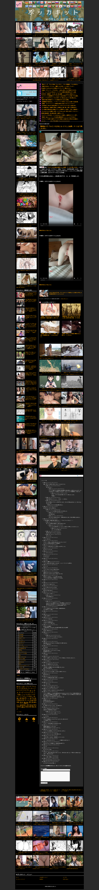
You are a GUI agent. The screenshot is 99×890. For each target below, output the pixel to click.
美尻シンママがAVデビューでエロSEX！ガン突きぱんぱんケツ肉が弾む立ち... (59, 97)
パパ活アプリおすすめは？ (24, 668)
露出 (23, 707)
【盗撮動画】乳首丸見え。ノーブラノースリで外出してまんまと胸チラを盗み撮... (60, 101)
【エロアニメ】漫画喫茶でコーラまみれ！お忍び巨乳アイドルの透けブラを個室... (60, 95)
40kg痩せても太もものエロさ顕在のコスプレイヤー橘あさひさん (56, 88)
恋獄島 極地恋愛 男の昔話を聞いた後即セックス (52, 113)
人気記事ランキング (43, 877)
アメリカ (20, 688)
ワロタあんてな (22, 641)
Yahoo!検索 (21, 636)
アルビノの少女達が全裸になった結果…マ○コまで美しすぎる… (63, 167)
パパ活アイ (21, 667)
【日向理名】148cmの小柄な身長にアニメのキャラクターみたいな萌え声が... (59, 105)
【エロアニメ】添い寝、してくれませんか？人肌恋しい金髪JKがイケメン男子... (59, 115)
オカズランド (21, 643)
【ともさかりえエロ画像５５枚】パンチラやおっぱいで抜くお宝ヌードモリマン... (60, 111)
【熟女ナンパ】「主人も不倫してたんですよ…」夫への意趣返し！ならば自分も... (60, 84)
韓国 (26, 707)
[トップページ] (19, 4)
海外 (26, 702)
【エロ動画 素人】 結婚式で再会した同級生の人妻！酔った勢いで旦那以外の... (59, 107)
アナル (34, 686)
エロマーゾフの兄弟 (23, 653)
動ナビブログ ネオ (22, 656)
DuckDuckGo (21, 662)
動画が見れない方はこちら (45, 230)
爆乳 (35, 702)
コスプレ (26, 690)
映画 (34, 700)
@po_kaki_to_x (64, 298)
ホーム (17, 877)
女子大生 (33, 698)
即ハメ (27, 698)
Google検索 (21, 634)
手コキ (27, 700)
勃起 (23, 698)
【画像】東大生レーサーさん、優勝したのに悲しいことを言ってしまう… (58, 86)
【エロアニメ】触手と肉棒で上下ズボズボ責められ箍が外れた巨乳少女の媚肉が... (60, 119)
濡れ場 (31, 702)
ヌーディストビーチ (26, 692)
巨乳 (22, 700)
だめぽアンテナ (22, 638)
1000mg (20, 650)
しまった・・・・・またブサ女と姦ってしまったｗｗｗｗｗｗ (55, 120)
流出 (21, 702)
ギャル (20, 690)
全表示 (18, 675)
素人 (24, 705)
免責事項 (41, 879)
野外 (19, 707)
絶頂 (28, 705)
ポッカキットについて (20, 879)
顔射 (29, 707)
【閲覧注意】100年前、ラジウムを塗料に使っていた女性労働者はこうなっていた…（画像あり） (50, 790)
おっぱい (22, 686)
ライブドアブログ (22, 660)
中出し (30, 696)
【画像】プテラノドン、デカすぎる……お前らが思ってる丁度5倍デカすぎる (58, 90)
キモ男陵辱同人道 (22, 648)
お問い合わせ (65, 879)
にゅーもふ (21, 639)
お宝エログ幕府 (22, 658)
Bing (20, 655)
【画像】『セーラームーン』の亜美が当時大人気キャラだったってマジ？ (58, 103)
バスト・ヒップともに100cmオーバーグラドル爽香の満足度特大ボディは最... (59, 92)
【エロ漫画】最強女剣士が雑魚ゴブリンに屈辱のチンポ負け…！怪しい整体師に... (60, 109)
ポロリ (29, 694)
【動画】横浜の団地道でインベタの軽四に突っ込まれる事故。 (55, 99)
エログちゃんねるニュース (24, 665)
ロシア (25, 696)
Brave (20, 663)
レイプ (20, 696)
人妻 (20, 698)
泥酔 (17, 702)
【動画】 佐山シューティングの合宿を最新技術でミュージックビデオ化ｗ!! (58, 117)
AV (17, 687)
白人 (18, 705)
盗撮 (21, 705)
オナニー (27, 688)
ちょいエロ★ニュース (23, 646)
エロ (40, 131)
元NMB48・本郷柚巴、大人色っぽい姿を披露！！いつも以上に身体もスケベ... (59, 94)
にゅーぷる (21, 644)
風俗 (33, 707)
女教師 (18, 700)
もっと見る (19, 711)
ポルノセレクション (23, 651)
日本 (31, 700)
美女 (31, 705)
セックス (81, 131)
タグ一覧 (64, 877)
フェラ (24, 694)
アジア (78, 131)
